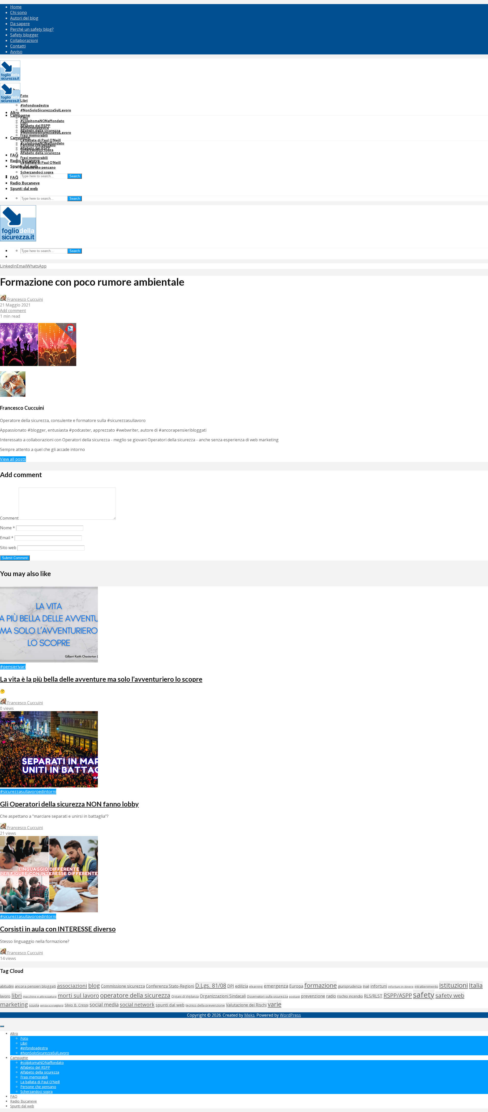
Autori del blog (24, 18)
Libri (24, 100)
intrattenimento (426, 986)
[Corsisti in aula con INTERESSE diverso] (49, 911)
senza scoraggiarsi (52, 1005)
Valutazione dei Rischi (246, 1005)
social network (137, 1004)
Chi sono (18, 12)
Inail (366, 986)
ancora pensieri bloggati (35, 986)
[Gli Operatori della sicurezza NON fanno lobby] (49, 786)
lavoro (5, 996)
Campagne (20, 115)
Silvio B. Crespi (76, 1005)
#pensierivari (13, 666)
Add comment (13, 310)
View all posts (13, 459)
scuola (34, 1005)
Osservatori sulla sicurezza (267, 996)
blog (94, 985)
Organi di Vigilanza (185, 996)
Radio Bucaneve (25, 183)
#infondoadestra (34, 105)
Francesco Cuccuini (24, 299)
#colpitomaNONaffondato (42, 121)
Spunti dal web (24, 188)
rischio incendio (350, 996)
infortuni (378, 986)
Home (16, 7)
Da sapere (20, 23)
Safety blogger (24, 35)
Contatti (18, 46)
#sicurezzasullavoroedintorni (28, 791)
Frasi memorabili (34, 135)
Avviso (16, 51)
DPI (230, 986)
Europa (296, 986)
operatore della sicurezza (135, 995)
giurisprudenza (350, 986)
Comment (9, 518)
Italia (476, 985)
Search (74, 176)
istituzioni (453, 985)
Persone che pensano (38, 167)
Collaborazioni (24, 40)
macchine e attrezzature (40, 996)
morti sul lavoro (78, 995)
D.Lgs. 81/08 (210, 985)
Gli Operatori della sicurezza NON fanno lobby (69, 804)
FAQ (14, 155)
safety (423, 995)
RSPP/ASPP (398, 995)
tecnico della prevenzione (205, 1005)
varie (274, 1004)
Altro (14, 112)
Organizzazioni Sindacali (223, 996)
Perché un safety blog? (32, 29)
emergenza (276, 986)
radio (331, 996)
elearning (256, 986)
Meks (249, 1015)
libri (16, 995)
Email (6, 537)
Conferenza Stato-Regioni (170, 986)
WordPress (290, 1015)
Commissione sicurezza (123, 986)
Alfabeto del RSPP (35, 148)
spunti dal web (170, 1005)
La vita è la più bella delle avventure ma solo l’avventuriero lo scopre (101, 679)
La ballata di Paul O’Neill (40, 140)
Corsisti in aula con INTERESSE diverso (58, 929)
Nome (7, 528)
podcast (294, 996)
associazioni (72, 985)
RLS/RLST (373, 996)
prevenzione (313, 996)
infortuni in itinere (401, 986)
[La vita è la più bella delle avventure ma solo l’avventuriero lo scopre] (49, 661)
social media (104, 1004)
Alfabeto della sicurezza (40, 153)
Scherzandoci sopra (36, 172)
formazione (320, 985)
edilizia (241, 986)
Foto (24, 95)
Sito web (8, 547)
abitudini (7, 986)
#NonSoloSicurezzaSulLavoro (45, 110)
